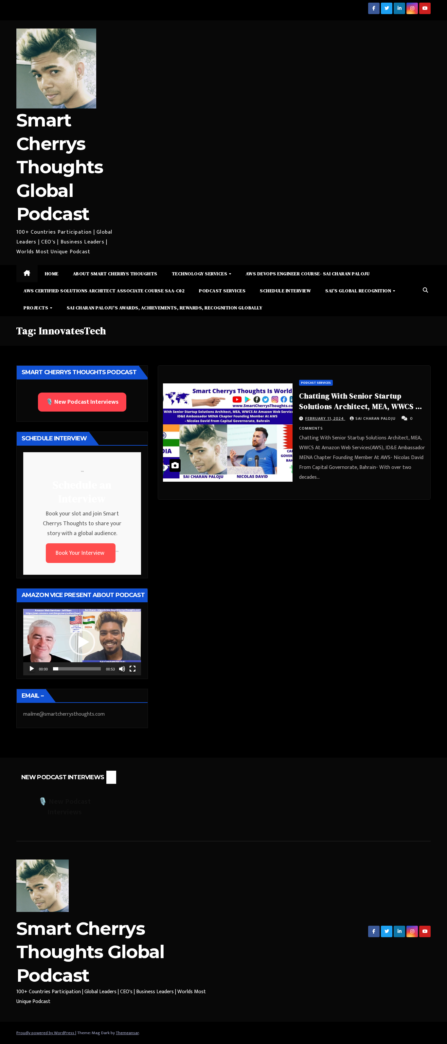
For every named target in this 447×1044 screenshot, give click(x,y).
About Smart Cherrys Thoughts (115, 273)
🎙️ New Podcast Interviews (82, 402)
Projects (36, 307)
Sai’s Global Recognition (358, 290)
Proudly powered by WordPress (45, 1032)
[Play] (31, 669)
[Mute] (122, 669)
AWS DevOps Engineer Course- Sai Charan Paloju (308, 273)
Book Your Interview (81, 553)
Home (52, 273)
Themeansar (127, 1032)
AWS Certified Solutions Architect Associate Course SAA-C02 (104, 290)
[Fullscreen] (132, 669)
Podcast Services (222, 290)
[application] (82, 642)
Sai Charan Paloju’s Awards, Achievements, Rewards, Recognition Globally (164, 307)
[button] (425, 290)
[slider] (77, 668)
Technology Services (200, 273)
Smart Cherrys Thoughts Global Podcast (59, 167)
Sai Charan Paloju (376, 418)
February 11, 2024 (325, 418)
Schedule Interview (285, 290)
